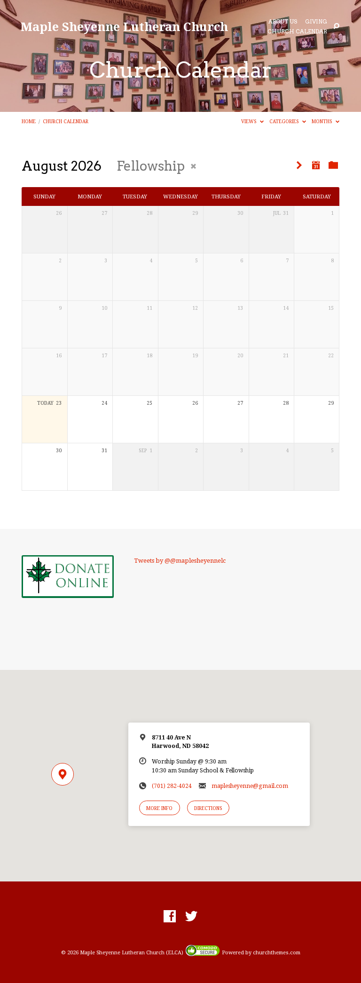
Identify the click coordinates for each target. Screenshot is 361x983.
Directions (208, 808)
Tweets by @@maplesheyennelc (180, 560)
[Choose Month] (316, 165)
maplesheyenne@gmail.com (250, 786)
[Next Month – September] (299, 166)
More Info (159, 808)
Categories (284, 121)
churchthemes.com (276, 953)
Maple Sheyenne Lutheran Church (124, 26)
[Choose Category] (333, 165)
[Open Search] (336, 27)
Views (249, 121)
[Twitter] (191, 917)
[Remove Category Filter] (193, 166)
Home (29, 121)
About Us (282, 22)
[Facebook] (170, 917)
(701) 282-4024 (172, 786)
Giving (316, 22)
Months (323, 121)
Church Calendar (297, 32)
